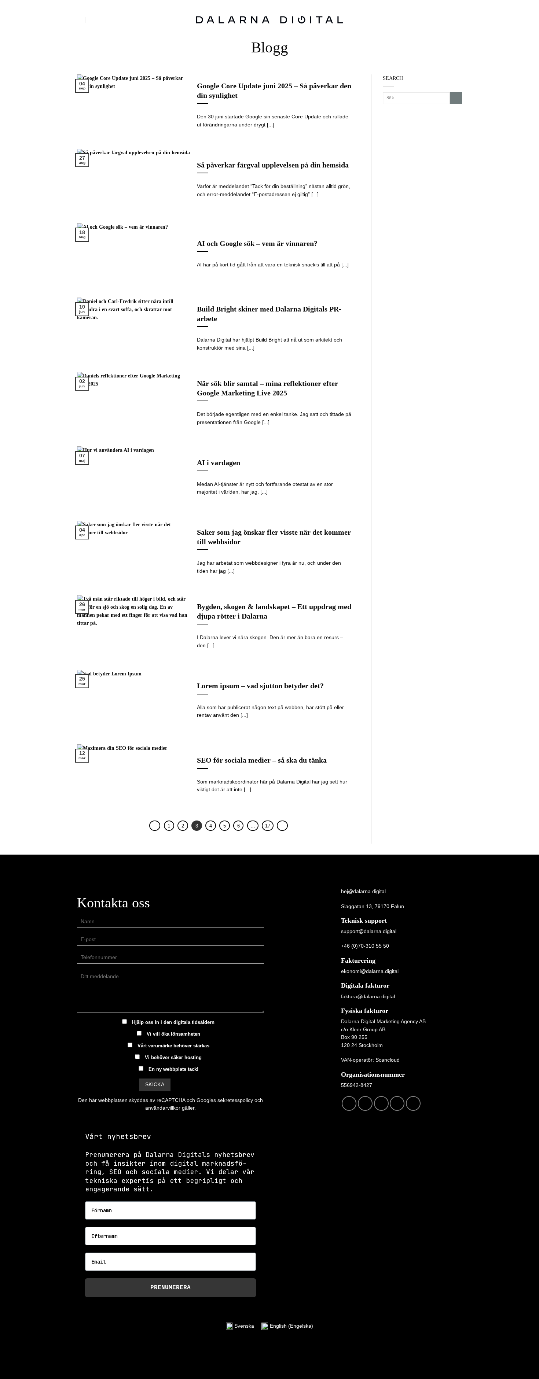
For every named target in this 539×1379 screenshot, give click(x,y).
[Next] (282, 826)
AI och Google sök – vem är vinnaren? (257, 243)
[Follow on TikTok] (381, 1103)
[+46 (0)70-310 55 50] (94, 19)
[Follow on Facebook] (349, 1103)
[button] (458, 20)
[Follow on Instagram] (365, 1103)
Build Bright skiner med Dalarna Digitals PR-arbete (269, 313)
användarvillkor (162, 1108)
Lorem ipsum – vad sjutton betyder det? (260, 686)
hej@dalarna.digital (363, 891)
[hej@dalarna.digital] (80, 19)
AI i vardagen (218, 463)
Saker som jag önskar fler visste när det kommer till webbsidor (274, 536)
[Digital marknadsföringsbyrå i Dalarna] (269, 19)
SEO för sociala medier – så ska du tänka (262, 760)
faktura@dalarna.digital (368, 996)
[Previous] (154, 826)
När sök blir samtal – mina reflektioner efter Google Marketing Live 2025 (267, 388)
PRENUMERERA (170, 1287)
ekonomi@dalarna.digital (370, 971)
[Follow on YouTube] (413, 1103)
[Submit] (456, 98)
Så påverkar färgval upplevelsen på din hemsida (273, 165)
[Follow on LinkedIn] (397, 1103)
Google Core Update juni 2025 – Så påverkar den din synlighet (274, 90)
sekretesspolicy (235, 1100)
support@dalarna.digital (368, 931)
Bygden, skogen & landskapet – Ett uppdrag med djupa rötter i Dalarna (274, 611)
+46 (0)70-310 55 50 (365, 946)
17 (267, 826)
